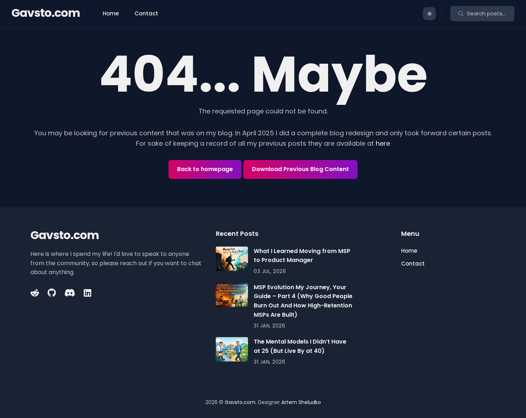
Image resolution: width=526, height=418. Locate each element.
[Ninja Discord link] (70, 292)
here (383, 143)
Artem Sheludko (301, 402)
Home (111, 13)
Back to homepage (205, 169)
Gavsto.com (45, 13)
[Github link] (51, 292)
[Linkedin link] (87, 292)
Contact (146, 13)
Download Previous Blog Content (300, 169)
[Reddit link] (35, 292)
